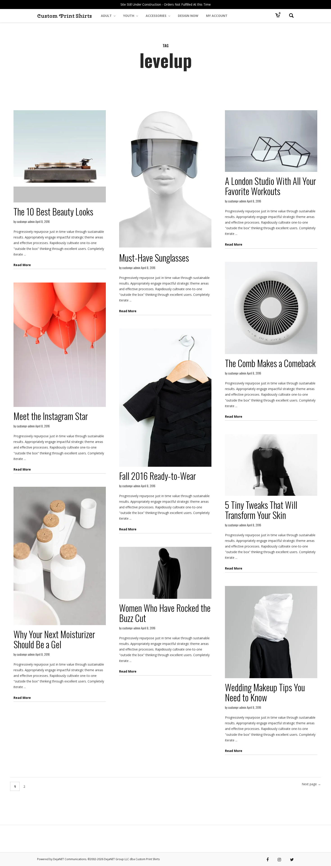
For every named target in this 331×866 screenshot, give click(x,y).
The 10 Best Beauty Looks (53, 211)
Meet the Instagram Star (51, 416)
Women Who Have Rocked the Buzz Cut (165, 613)
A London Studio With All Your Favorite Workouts (270, 186)
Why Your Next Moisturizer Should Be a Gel (54, 639)
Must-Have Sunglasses (154, 257)
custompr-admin (26, 221)
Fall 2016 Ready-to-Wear (157, 475)
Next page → (311, 784)
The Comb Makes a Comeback (270, 363)
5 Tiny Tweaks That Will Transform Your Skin (261, 510)
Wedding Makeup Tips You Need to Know (265, 692)
